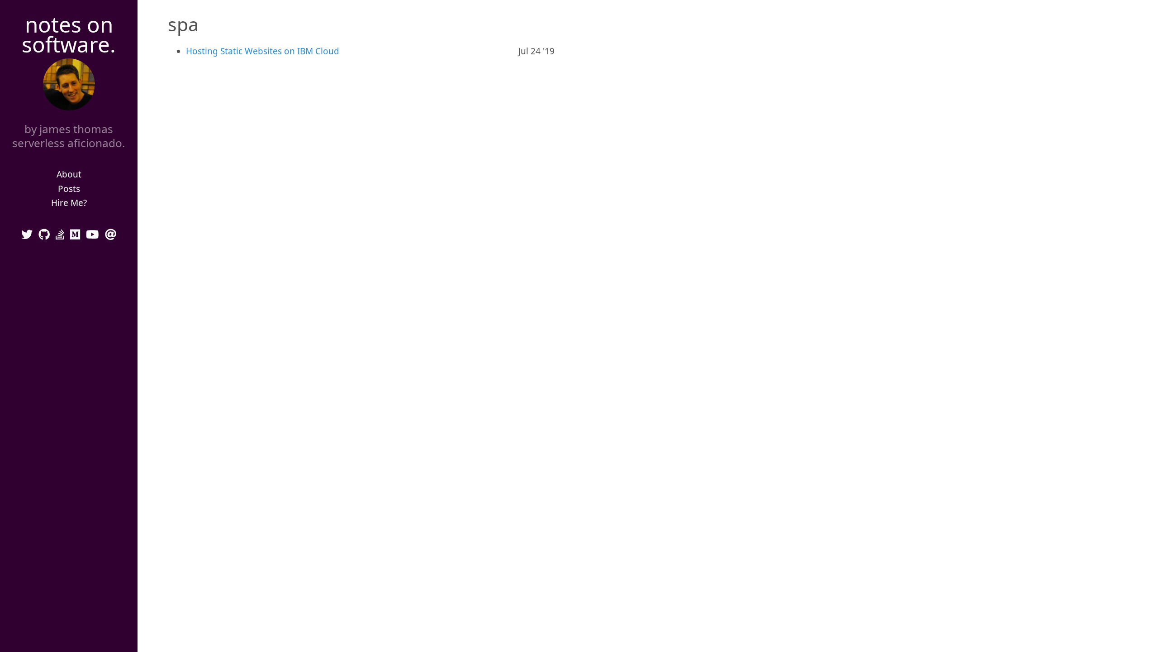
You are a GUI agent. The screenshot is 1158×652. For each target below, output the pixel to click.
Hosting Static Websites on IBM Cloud (262, 51)
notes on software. (69, 34)
